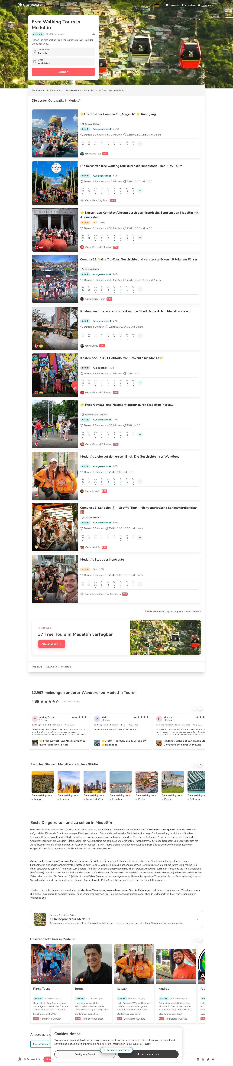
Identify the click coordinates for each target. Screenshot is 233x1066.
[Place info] (93, 34)
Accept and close (148, 1054)
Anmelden (190, 4)
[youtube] (213, 1059)
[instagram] (203, 1059)
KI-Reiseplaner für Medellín (69, 919)
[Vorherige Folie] (194, 707)
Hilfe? (49, 1059)
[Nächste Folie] (200, 707)
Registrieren (208, 4)
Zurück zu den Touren (118, 1050)
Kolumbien (51, 666)
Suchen (63, 72)
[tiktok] (208, 1059)
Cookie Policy (142, 1044)
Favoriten (174, 4)
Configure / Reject (85, 1054)
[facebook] (198, 1059)
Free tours (37, 666)
